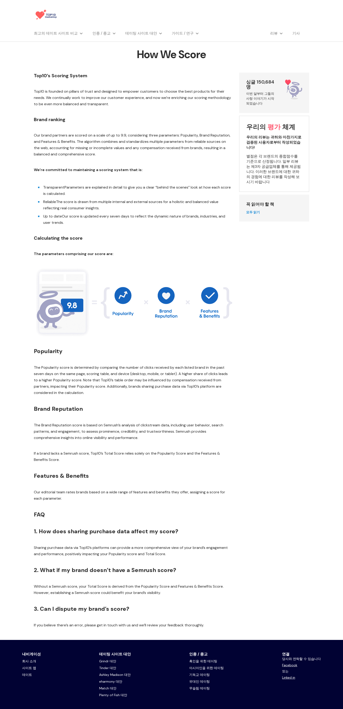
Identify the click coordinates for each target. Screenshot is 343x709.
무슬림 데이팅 (199, 688)
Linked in (288, 677)
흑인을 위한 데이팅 (203, 661)
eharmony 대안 (110, 681)
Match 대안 (107, 688)
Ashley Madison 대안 (115, 675)
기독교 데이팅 (199, 675)
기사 (296, 33)
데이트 (27, 675)
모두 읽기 (253, 212)
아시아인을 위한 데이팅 (206, 668)
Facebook (289, 665)
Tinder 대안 (107, 668)
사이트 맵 (29, 668)
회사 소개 (29, 661)
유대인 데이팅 (199, 681)
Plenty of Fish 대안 (113, 695)
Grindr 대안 (107, 661)
